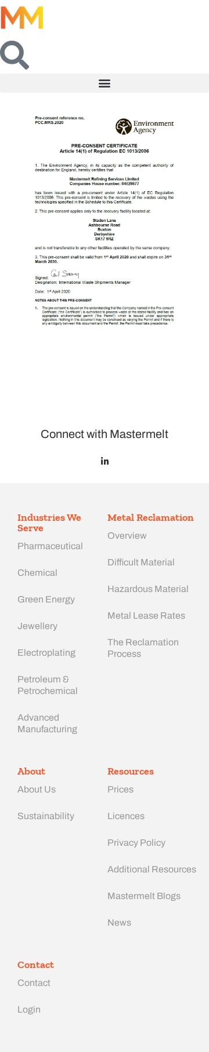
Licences (126, 816)
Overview (127, 535)
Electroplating (46, 653)
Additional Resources (151, 869)
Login (29, 1009)
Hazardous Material (148, 589)
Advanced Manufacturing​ (47, 723)
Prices (120, 789)
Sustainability (45, 816)
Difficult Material (141, 562)
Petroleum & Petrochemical (47, 685)
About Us (36, 789)
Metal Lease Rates (146, 615)
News (119, 922)
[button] (104, 83)
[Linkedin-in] (104, 461)
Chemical (37, 573)
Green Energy (46, 599)
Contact (34, 983)
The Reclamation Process (143, 648)
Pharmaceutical (50, 546)
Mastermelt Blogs (144, 896)
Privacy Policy (136, 843)
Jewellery (37, 626)
